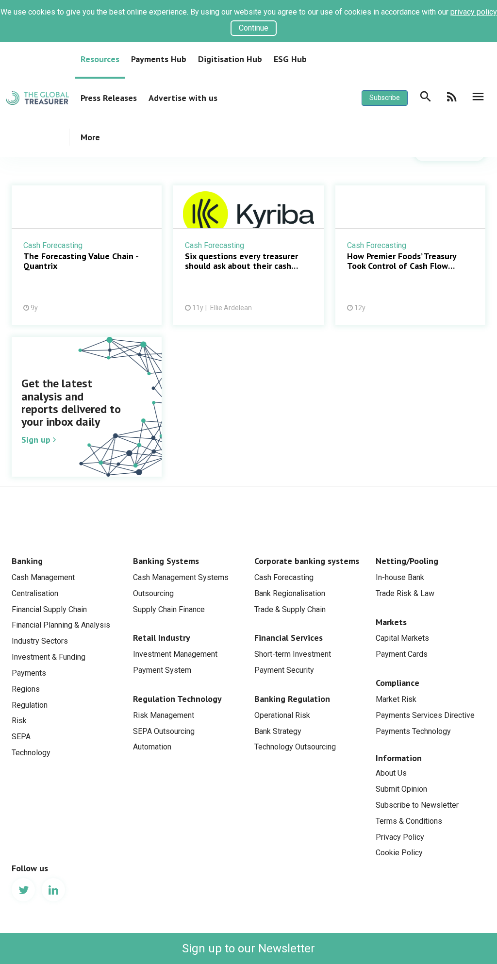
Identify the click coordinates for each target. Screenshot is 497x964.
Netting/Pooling (407, 560)
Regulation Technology (177, 698)
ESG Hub (290, 59)
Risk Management (163, 715)
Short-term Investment (292, 654)
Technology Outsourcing (295, 746)
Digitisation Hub (230, 59)
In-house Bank (400, 577)
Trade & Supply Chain (290, 609)
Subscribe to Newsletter (417, 805)
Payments (29, 673)
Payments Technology (413, 731)
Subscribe (384, 97)
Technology (31, 752)
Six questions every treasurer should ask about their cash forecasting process (248, 255)
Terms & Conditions (409, 821)
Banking (27, 560)
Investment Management (175, 654)
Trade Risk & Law (405, 593)
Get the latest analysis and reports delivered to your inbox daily (87, 412)
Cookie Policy (399, 852)
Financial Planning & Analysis (61, 625)
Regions (26, 689)
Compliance (397, 682)
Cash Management (43, 577)
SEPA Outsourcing (164, 731)
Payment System (162, 670)
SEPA (21, 736)
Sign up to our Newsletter (248, 948)
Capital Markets (402, 638)
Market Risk (396, 699)
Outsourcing (153, 593)
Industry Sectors (40, 641)
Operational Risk (282, 715)
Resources (100, 59)
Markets (391, 622)
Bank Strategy (277, 731)
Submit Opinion (401, 789)
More (90, 137)
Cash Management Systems (181, 577)
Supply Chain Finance (169, 609)
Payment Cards (402, 654)
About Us (391, 773)
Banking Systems (166, 560)
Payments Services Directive (425, 715)
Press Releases (109, 97)
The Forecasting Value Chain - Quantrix (87, 255)
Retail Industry (161, 637)
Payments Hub (158, 59)
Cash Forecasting (284, 577)
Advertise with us (183, 97)
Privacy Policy (400, 837)
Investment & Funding (48, 657)
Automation (152, 746)
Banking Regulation (292, 698)
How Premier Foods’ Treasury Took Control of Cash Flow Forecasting (410, 255)
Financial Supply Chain (49, 609)
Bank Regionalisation (289, 593)
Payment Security (284, 670)
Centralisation (35, 593)
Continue (253, 28)
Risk (19, 720)
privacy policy (473, 12)
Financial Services (288, 637)
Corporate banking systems (306, 560)
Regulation (30, 705)
